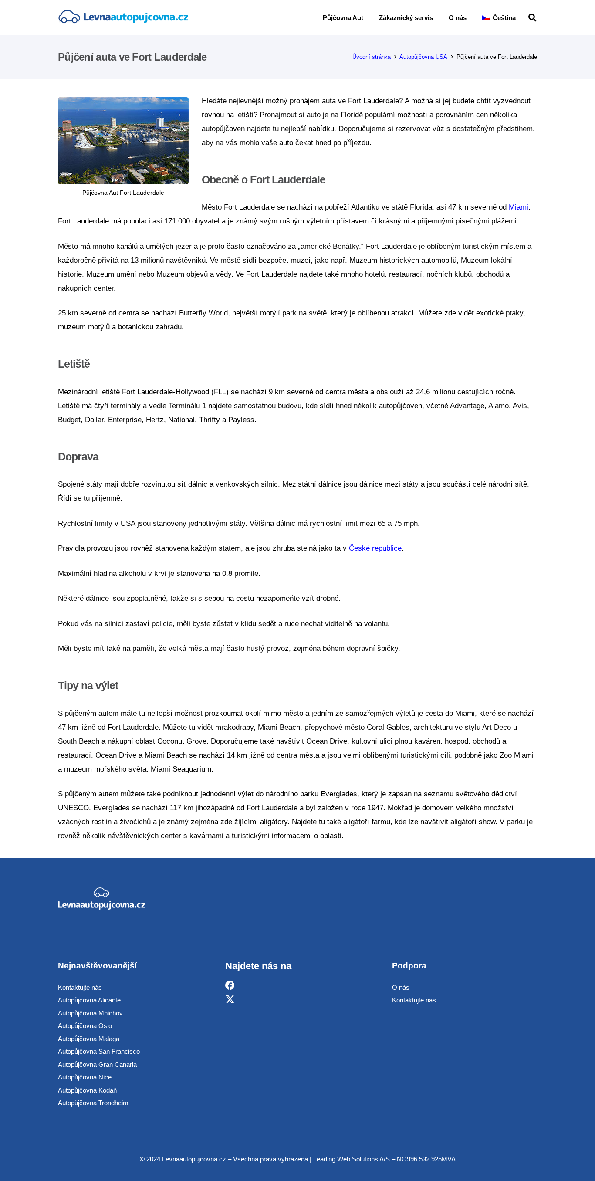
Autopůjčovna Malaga (88, 1038)
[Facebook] (230, 985)
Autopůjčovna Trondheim (93, 1103)
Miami (518, 207)
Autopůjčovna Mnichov (90, 1013)
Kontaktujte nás (80, 987)
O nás (400, 987)
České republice (375, 548)
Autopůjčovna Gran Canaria (97, 1064)
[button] (521, 17)
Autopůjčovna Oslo (85, 1025)
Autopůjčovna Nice (85, 1077)
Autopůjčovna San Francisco (99, 1051)
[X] (230, 999)
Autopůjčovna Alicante (89, 1000)
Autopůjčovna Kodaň (87, 1090)
